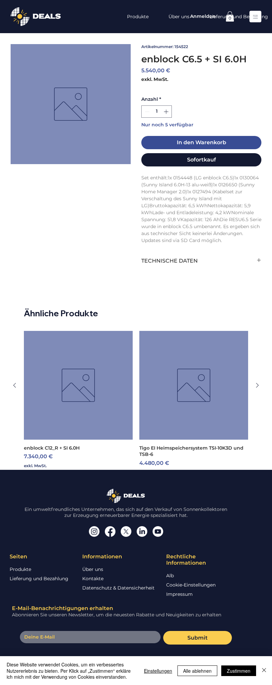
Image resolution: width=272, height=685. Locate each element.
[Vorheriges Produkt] (15, 385)
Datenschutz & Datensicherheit (118, 588)
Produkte (20, 569)
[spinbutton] (157, 111)
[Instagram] (94, 531)
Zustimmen (238, 670)
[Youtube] (158, 531)
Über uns (92, 569)
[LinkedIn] (142, 531)
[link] (230, 16)
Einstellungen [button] (158, 670)
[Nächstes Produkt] (257, 385)
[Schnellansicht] (78, 385)
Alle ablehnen (197, 670)
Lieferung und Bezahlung (39, 579)
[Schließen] (264, 670)
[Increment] (167, 111)
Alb (170, 576)
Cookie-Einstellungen (191, 585)
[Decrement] (146, 111)
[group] (136, 403)
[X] (126, 531)
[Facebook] (110, 531)
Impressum (179, 594)
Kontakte (92, 579)
